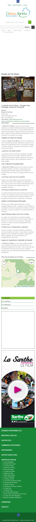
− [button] (4, 264)
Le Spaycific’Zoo (7, 490)
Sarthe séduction (9, 455)
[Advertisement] (18, 52)
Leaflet (18, 286)
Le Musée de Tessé (8, 484)
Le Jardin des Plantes (9, 471)
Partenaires (6, 450)
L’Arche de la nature (8, 469)
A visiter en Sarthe (17, 30)
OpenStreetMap (25, 286)
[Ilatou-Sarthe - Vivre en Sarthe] (18, 12)
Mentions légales (9, 435)
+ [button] (4, 262)
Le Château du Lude (8, 479)
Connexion (5, 502)
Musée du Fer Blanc (8, 32)
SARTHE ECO (6, 440)
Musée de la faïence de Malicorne (12, 497)
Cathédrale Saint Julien (9, 464)
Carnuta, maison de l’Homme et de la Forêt (14, 494)
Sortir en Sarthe (8, 460)
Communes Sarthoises (10, 445)
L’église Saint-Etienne (9, 475)
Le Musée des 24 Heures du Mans (12, 486)
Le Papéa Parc (7, 488)
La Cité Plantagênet (8, 462)
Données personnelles (11, 430)
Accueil (3, 30)
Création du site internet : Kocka (27, 520)
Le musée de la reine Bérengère (11, 495)
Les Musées (27, 30)
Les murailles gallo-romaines (10, 492)
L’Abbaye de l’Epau (8, 473)
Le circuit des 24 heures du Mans (12, 480)
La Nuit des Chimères (9, 467)
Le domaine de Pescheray (10, 482)
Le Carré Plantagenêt (8, 477)
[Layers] (31, 262)
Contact (5, 507)
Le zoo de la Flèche (8, 465)
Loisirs (9, 30)
